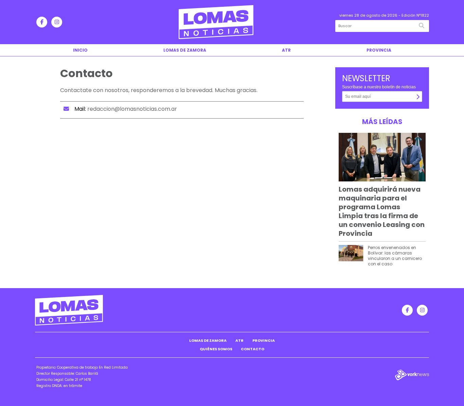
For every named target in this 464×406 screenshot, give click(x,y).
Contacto (252, 349)
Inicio (80, 50)
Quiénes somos (216, 349)
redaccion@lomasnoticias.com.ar (132, 109)
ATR (286, 50)
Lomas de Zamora (184, 50)
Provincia (379, 50)
